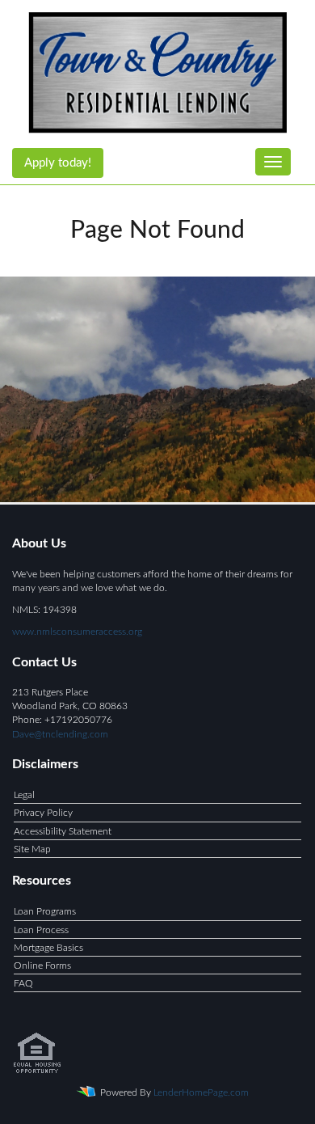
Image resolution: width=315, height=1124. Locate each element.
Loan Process (41, 930)
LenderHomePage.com (201, 1092)
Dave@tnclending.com (60, 734)
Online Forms (42, 965)
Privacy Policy (43, 813)
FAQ (23, 983)
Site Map (32, 849)
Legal (24, 795)
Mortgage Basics (48, 948)
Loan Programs (45, 911)
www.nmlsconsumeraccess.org (77, 631)
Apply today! (57, 163)
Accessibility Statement (62, 831)
